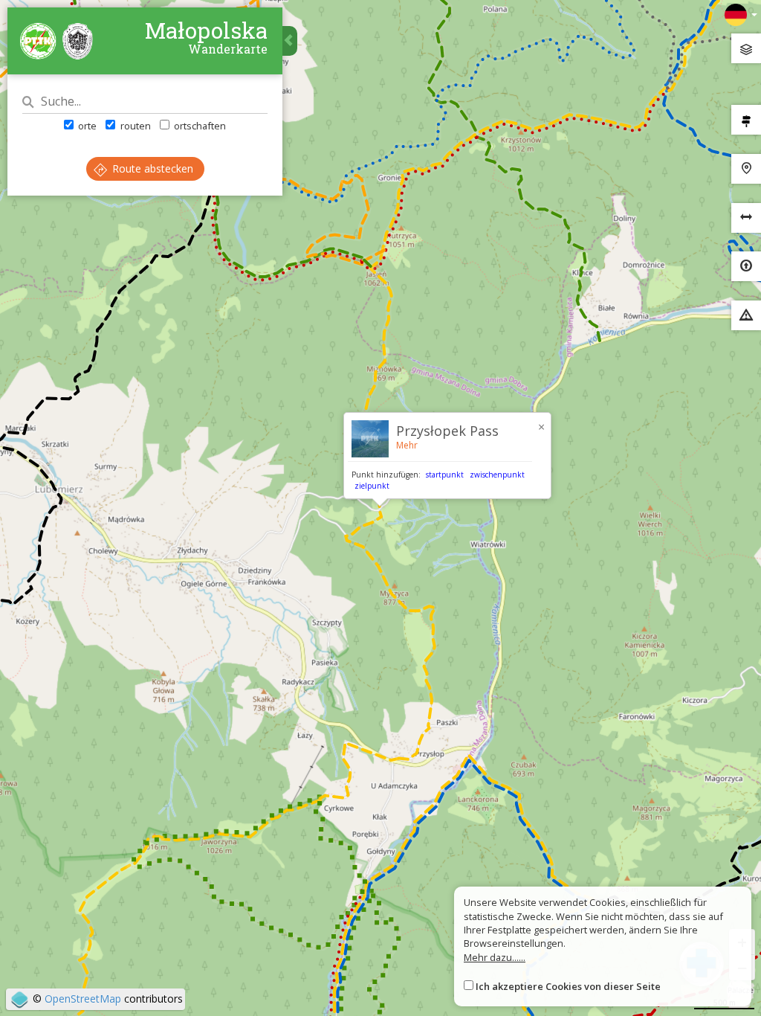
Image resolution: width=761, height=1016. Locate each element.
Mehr (407, 445)
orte (86, 125)
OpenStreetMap (83, 998)
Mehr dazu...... (494, 957)
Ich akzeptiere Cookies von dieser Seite (568, 986)
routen (134, 125)
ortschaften (199, 125)
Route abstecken (151, 168)
